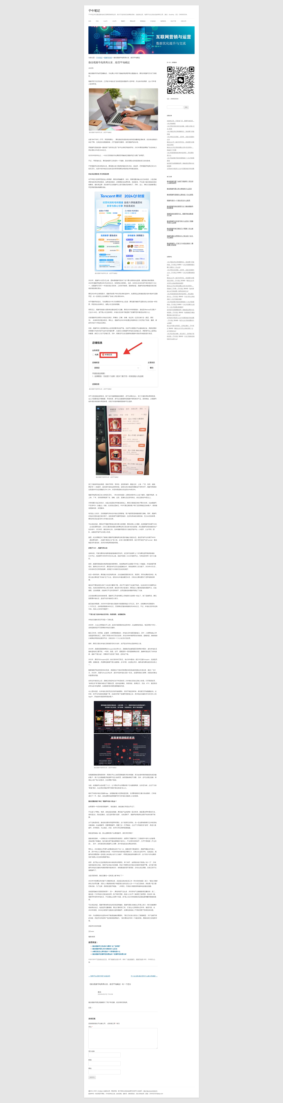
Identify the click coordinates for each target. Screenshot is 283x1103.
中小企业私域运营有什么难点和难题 (144, 976)
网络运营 (132, 21)
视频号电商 (139, 959)
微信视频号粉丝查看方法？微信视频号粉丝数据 (180, 207)
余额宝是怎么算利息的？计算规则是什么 (106, 951)
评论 (90, 1027)
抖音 (97, 21)
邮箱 (90, 1060)
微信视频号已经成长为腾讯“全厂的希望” (106, 946)
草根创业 (142, 21)
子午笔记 (94, 10)
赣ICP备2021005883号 (150, 1091)
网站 (90, 1068)
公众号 (105, 21)
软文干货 (173, 21)
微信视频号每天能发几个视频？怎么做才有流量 (180, 229)
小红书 (114, 21)
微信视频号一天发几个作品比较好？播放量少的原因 (180, 244)
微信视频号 (131, 959)
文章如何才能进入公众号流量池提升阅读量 (180, 168)
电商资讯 (163, 21)
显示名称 (91, 1051)
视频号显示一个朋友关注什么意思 (178, 200)
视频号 (123, 21)
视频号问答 (114, 959)
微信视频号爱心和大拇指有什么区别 (104, 949)
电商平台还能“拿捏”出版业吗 (99, 976)
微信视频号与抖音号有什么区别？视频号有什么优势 (180, 222)
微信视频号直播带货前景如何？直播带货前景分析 (109, 954)
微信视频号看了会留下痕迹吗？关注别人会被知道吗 (180, 182)
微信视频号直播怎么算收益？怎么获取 (180, 195)
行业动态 (153, 21)
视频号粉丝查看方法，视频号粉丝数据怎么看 (180, 214)
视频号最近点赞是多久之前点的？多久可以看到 (180, 236)
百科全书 (183, 21)
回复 (89, 1007)
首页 (89, 21)
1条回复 (91, 68)
